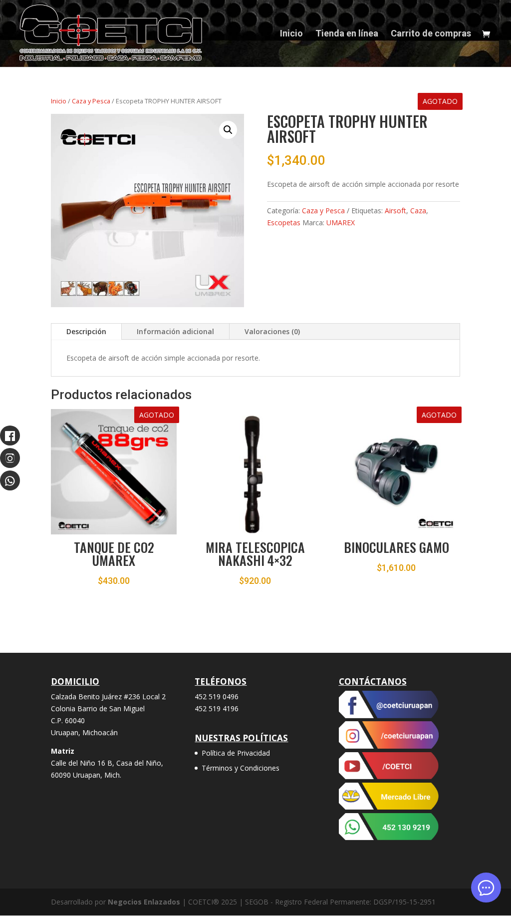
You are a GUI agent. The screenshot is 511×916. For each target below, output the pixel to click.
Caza (418, 210)
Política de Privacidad (236, 753)
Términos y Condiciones (240, 768)
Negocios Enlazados (144, 902)
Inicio (291, 34)
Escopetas (283, 222)
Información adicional (175, 331)
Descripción (86, 331)
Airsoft (395, 210)
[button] (228, 130)
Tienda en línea (346, 34)
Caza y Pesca (91, 100)
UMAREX (340, 222)
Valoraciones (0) (272, 331)
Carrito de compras (431, 34)
